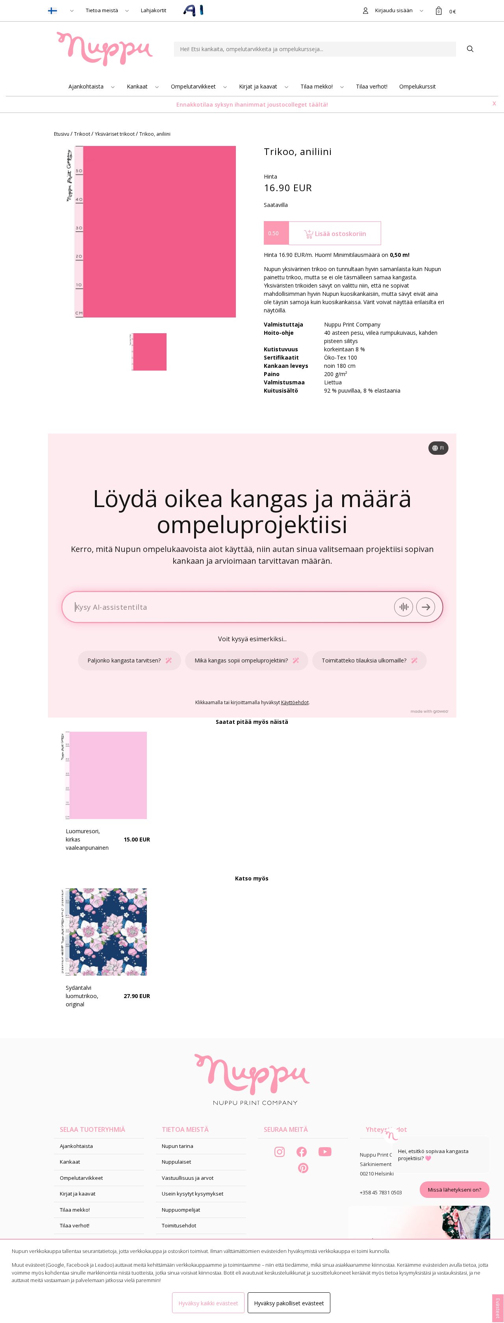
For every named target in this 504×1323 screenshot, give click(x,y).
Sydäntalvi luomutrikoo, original (82, 996)
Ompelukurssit (417, 86)
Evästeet (498, 1308)
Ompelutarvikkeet (194, 86)
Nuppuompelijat (181, 1209)
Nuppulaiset (176, 1161)
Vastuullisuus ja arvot (187, 1177)
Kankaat (138, 86)
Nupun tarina (177, 1146)
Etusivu (62, 134)
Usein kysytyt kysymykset (192, 1193)
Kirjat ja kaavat (259, 86)
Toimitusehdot (179, 1225)
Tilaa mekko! (317, 86)
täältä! (318, 104)
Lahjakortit (153, 10)
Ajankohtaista (87, 86)
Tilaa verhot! (371, 86)
